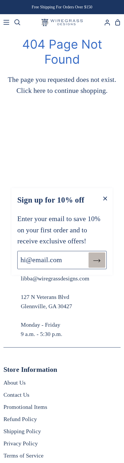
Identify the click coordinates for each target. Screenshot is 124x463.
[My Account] (105, 22)
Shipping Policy (22, 431)
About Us (14, 382)
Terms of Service (23, 455)
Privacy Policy (20, 443)
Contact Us (16, 395)
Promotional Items (25, 407)
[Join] (97, 259)
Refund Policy (20, 419)
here (39, 90)
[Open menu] (5, 22)
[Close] (105, 198)
